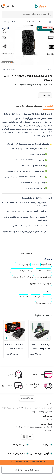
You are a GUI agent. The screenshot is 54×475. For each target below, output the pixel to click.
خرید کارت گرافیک (23, 264)
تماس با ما (17, 444)
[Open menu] (51, 6)
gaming (35, 264)
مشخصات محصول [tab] (34, 106)
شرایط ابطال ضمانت (16, 453)
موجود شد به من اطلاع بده (27, 470)
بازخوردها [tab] (20, 106)
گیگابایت (47, 69)
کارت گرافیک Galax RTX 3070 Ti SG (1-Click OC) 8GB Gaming (40, 346)
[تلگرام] (30, 436)
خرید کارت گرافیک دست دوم (22, 271)
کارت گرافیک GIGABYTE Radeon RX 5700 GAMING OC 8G (15, 346)
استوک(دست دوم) (43, 303)
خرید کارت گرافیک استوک (23, 277)
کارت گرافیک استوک (43, 277)
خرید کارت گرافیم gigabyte (40, 283)
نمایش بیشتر (27, 253)
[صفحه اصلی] (50, 21)
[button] (6, 338)
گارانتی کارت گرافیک (43, 271)
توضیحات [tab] (49, 106)
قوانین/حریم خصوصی (39, 453)
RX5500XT (23, 297)
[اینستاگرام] (24, 436)
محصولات (41, 21)
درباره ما (46, 444)
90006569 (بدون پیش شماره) (40, 427)
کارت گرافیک (29, 21)
